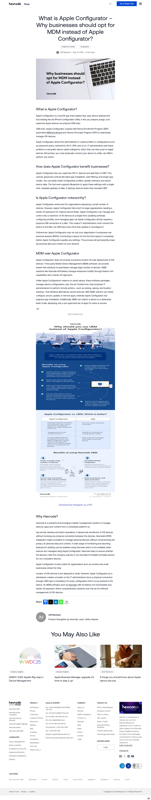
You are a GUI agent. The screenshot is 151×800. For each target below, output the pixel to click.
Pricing (32, 711)
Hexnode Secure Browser (15, 719)
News (79, 729)
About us (80, 707)
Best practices (107, 672)
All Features (34, 707)
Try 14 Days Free (127, 4)
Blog (79, 725)
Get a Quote (101, 718)
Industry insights (17, 672)
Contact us (81, 718)
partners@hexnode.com (59, 738)
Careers (80, 736)
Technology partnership (106, 734)
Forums (32, 736)
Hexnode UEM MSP (16, 731)
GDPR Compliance (84, 714)
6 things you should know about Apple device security (120, 679)
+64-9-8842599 (55, 720)
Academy (33, 732)
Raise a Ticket (102, 721)
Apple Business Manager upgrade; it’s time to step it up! (74, 679)
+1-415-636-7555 (57, 727)
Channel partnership (104, 731)
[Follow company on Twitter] (124, 756)
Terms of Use (14, 792)
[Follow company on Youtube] (132, 756)
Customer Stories (36, 718)
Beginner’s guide (68, 47)
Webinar (33, 725)
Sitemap (80, 721)
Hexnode (72, 585)
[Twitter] (50, 602)
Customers (34, 714)
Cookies (32, 792)
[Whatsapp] (61, 602)
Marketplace (34, 743)
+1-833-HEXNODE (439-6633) (58, 708)
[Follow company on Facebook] (120, 756)
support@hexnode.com (58, 734)
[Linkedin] (55, 602)
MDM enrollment (54, 132)
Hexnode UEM (14, 709)
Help (31, 729)
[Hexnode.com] (15, 3)
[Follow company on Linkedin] (128, 756)
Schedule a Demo (103, 711)
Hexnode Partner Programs (103, 726)
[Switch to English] (148, 798)
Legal (79, 739)
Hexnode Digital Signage (18, 724)
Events (79, 732)
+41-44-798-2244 (56, 724)
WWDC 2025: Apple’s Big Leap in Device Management (26, 679)
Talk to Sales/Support (105, 707)
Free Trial (33, 746)
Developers (34, 739)
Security (80, 711)
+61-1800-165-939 (57, 717)
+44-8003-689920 (57, 713)
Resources (34, 721)
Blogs (27, 4)
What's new (34, 750)
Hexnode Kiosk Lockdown (14, 714)
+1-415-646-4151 (53, 731)
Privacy (24, 792)
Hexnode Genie (15, 727)
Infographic (85, 47)
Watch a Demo (102, 714)
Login (105, 747)
